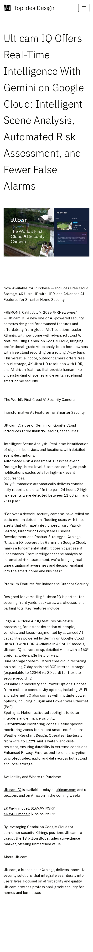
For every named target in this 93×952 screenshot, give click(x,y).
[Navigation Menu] (83, 8)
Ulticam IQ (17, 318)
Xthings (10, 335)
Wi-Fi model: (17, 808)
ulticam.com (66, 789)
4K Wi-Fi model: (17, 814)
